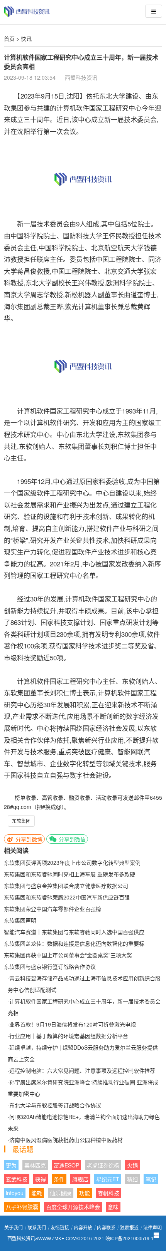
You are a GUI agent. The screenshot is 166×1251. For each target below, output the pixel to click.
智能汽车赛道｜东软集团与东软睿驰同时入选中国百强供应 (74, 932)
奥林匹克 (35, 1165)
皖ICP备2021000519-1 (129, 1238)
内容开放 (83, 1228)
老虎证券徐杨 (103, 1165)
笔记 (151, 1179)
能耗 (36, 1193)
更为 (11, 1165)
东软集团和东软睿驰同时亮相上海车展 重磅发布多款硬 (69, 874)
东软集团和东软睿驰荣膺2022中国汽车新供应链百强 (67, 897)
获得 (40, 1179)
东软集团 (21, 820)
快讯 (26, 38)
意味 (113, 1207)
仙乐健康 (60, 1193)
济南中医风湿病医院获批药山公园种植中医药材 (66, 1140)
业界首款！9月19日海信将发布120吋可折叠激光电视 (72, 1024)
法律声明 (152, 1228)
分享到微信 (71, 839)
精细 (132, 1179)
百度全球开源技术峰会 (73, 1207)
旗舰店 (80, 1179)
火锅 (132, 1165)
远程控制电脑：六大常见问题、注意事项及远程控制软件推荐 (82, 1070)
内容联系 (106, 1228)
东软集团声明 (20, 920)
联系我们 (36, 1228)
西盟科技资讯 (81, 77)
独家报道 (129, 1228)
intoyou (15, 1193)
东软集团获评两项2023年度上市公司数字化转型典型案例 (72, 862)
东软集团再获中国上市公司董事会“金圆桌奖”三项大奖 (68, 955)
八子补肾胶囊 (22, 1207)
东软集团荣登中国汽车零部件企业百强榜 (52, 909)
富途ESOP (66, 1165)
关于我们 (13, 1228)
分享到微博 (28, 839)
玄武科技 (16, 1179)
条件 (59, 1179)
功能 (84, 1193)
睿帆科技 (108, 1193)
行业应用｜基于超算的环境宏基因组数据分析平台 (68, 1036)
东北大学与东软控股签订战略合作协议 (55, 1105)
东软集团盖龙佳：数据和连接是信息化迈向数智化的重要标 (74, 943)
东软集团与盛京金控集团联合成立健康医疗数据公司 (66, 885)
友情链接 (60, 1228)
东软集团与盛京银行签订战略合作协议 (50, 966)
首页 (9, 38)
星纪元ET (107, 1179)
